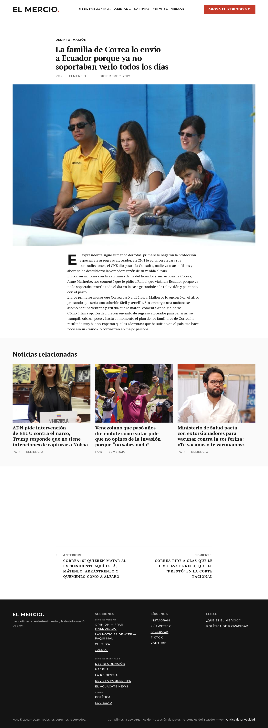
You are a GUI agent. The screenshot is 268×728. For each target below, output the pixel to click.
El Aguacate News (111, 686)
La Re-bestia (106, 675)
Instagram (160, 620)
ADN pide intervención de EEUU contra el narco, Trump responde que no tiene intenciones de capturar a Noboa (50, 436)
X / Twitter (161, 626)
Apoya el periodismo (229, 9)
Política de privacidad (227, 626)
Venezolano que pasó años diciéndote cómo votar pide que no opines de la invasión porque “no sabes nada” (128, 436)
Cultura (102, 644)
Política (102, 697)
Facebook (160, 632)
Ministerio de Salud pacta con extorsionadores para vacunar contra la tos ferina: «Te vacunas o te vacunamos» (211, 436)
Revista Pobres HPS (113, 681)
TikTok (157, 637)
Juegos (101, 650)
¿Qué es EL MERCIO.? (223, 620)
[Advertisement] (134, 503)
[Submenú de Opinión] (130, 9)
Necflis (102, 669)
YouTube (158, 643)
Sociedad (103, 702)
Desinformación (71, 40)
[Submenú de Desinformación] (110, 9)
